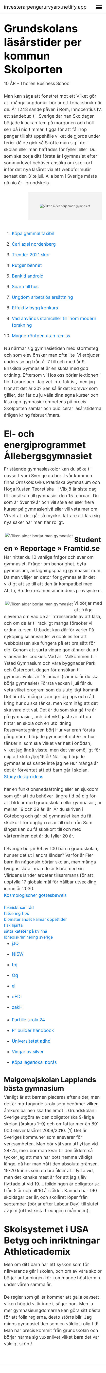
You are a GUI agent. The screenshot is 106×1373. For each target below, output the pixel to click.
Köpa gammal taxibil (33, 233)
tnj (14, 964)
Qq (15, 975)
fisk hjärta (13, 925)
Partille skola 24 (28, 1019)
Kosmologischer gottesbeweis (35, 895)
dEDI (17, 996)
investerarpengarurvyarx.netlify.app (45, 6)
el (13, 985)
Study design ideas (23, 776)
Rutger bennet (27, 265)
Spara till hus (25, 286)
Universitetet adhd (31, 1041)
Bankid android (27, 276)
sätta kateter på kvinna (25, 931)
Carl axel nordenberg (34, 244)
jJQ (15, 943)
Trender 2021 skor (31, 254)
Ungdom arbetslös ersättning (42, 297)
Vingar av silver (28, 1051)
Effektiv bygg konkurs (35, 307)
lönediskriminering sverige (28, 937)
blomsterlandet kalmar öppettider (35, 919)
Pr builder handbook (33, 1030)
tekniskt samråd (19, 907)
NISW (17, 954)
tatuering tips (16, 913)
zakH (17, 1007)
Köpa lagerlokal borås (34, 1062)
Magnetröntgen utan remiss (41, 335)
